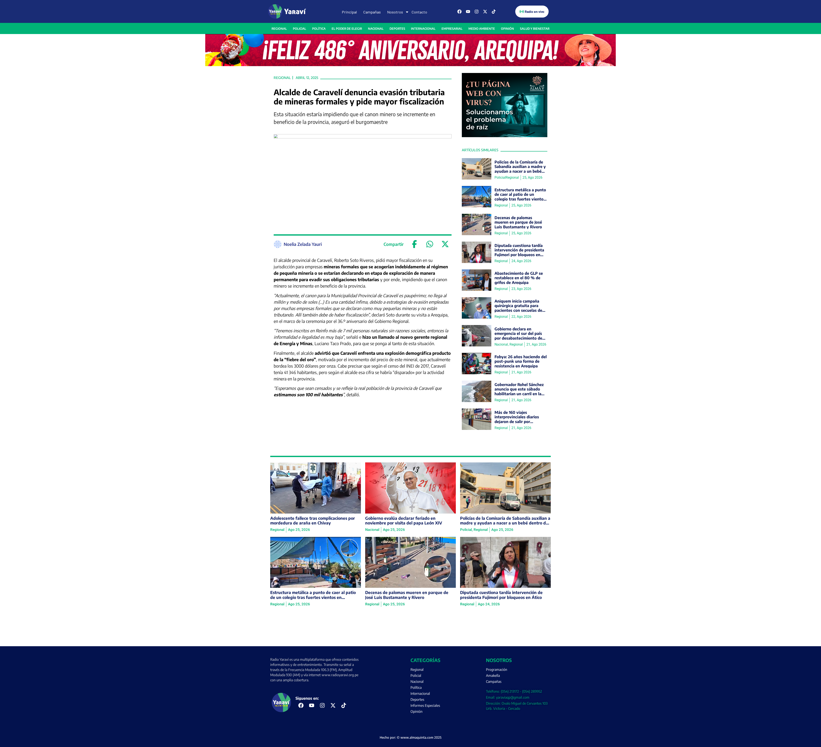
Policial (299, 28)
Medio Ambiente (481, 28)
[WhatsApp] (429, 244)
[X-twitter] (485, 11)
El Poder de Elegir (347, 28)
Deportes (397, 28)
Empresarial (452, 28)
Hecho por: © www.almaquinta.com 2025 (411, 737)
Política (319, 28)
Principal (349, 12)
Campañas (372, 12)
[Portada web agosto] (410, 65)
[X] (445, 244)
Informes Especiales (425, 705)
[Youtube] (468, 11)
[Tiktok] (493, 11)
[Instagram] (476, 11)
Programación (496, 669)
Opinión (507, 28)
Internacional (423, 28)
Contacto (419, 12)
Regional (279, 28)
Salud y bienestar (534, 28)
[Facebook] (459, 11)
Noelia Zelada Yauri (303, 244)
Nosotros (395, 12)
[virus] (504, 136)
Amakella (493, 675)
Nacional (376, 28)
